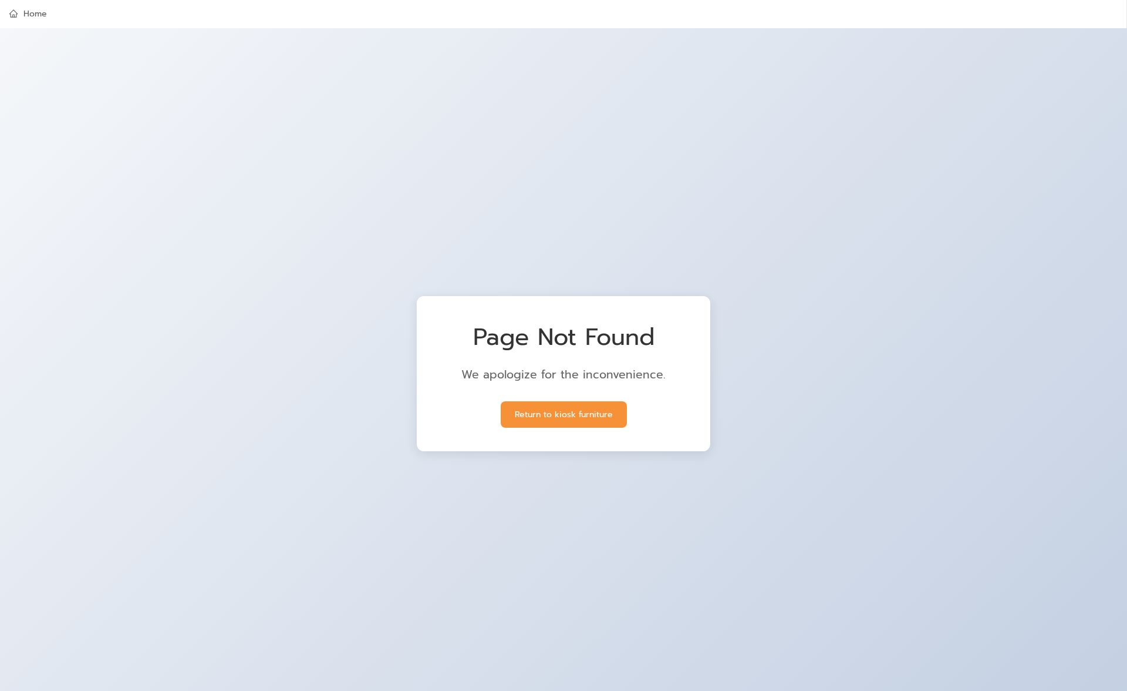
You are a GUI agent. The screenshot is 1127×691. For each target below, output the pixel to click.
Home (35, 14)
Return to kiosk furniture (564, 414)
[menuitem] (563, 14)
